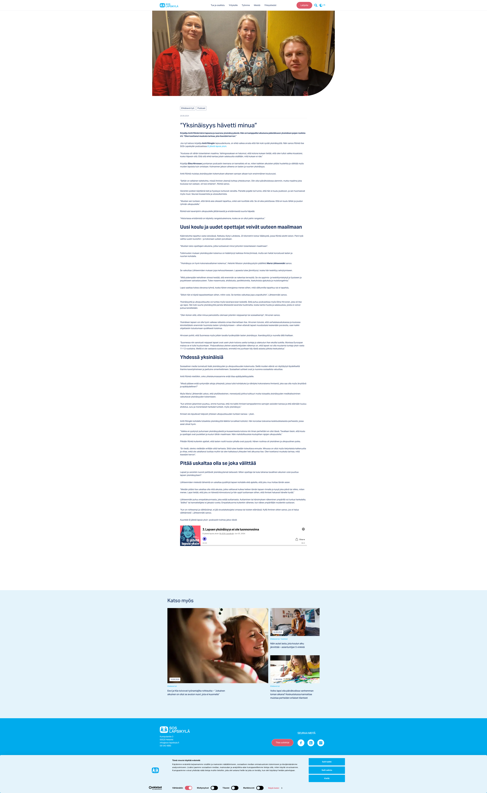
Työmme (246, 5)
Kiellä (326, 778)
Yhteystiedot (270, 5)
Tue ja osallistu (218, 5)
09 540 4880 (165, 745)
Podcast (201, 108)
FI (324, 5)
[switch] (214, 788)
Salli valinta (327, 770)
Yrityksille (233, 5)
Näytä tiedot (273, 788)
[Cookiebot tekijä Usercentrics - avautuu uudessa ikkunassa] (155, 788)
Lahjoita (304, 5)
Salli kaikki (327, 762)
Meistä (257, 5)
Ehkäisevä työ (187, 108)
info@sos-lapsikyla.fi (169, 742)
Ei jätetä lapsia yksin (216, 146)
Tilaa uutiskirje (282, 742)
